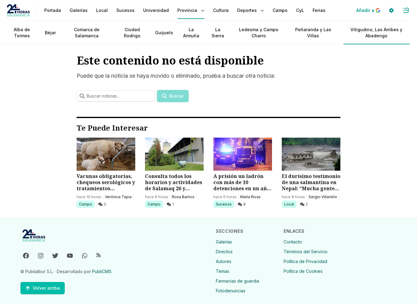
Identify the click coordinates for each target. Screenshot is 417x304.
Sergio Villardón (323, 197)
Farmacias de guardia (237, 281)
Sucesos (225, 204)
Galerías (79, 10)
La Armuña (191, 32)
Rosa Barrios (183, 197)
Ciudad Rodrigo (132, 32)
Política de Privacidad (305, 261)
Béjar (50, 32)
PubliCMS (101, 271)
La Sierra (218, 32)
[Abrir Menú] (406, 10)
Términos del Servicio (306, 251)
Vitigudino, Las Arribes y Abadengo (376, 32)
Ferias (319, 10)
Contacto (293, 241)
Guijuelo (164, 32)
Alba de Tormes (22, 32)
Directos (224, 251)
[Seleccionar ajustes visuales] (391, 10)
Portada (52, 10)
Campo (87, 204)
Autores (223, 261)
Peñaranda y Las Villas (313, 32)
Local (290, 204)
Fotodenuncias (230, 290)
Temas (222, 271)
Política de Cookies (303, 271)
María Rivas (250, 197)
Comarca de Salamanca (87, 32)
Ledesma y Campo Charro (258, 32)
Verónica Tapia (118, 197)
